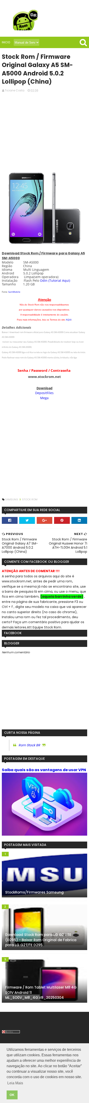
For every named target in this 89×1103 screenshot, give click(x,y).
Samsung (12, 499)
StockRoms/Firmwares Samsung (34, 892)
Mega (44, 398)
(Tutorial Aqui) (59, 280)
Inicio (6, 42)
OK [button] (12, 1095)
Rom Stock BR (29, 745)
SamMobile (14, 291)
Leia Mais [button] (15, 1083)
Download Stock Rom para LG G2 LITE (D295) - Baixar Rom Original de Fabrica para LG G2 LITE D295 (40, 939)
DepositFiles (44, 393)
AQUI (68, 319)
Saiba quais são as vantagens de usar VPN (44, 769)
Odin (43, 280)
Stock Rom (29, 499)
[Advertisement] (44, 131)
